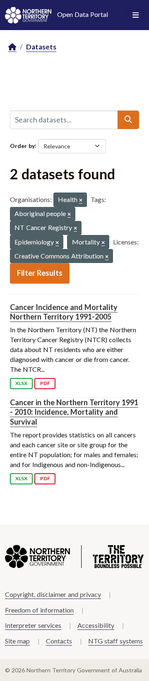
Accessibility (95, 625)
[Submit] (128, 119)
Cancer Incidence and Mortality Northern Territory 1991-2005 (64, 312)
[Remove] (80, 200)
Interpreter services (33, 625)
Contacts (59, 641)
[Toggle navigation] (135, 15)
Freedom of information (39, 610)
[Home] (12, 47)
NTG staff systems (115, 641)
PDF (45, 383)
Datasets (41, 46)
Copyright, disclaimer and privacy (53, 594)
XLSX (21, 383)
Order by (22, 145)
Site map (17, 641)
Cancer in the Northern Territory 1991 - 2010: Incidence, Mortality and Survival (74, 412)
